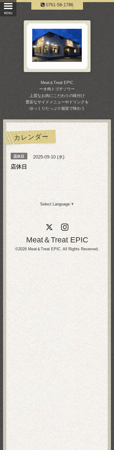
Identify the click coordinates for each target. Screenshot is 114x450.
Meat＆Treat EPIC (57, 239)
